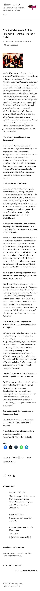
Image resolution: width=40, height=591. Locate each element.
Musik (15, 457)
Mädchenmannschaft (11, 5)
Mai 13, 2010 (21, 492)
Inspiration (19, 41)
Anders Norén (15, 586)
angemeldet (15, 553)
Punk (22, 457)
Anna (11, 514)
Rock (29, 457)
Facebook (27, 437)
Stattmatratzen (9, 462)
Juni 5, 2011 (13, 534)
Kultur (27, 41)
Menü (5, 14)
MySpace (15, 437)
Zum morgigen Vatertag (25, 570)
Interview (7, 457)
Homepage (7, 437)
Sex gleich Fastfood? (13, 565)
